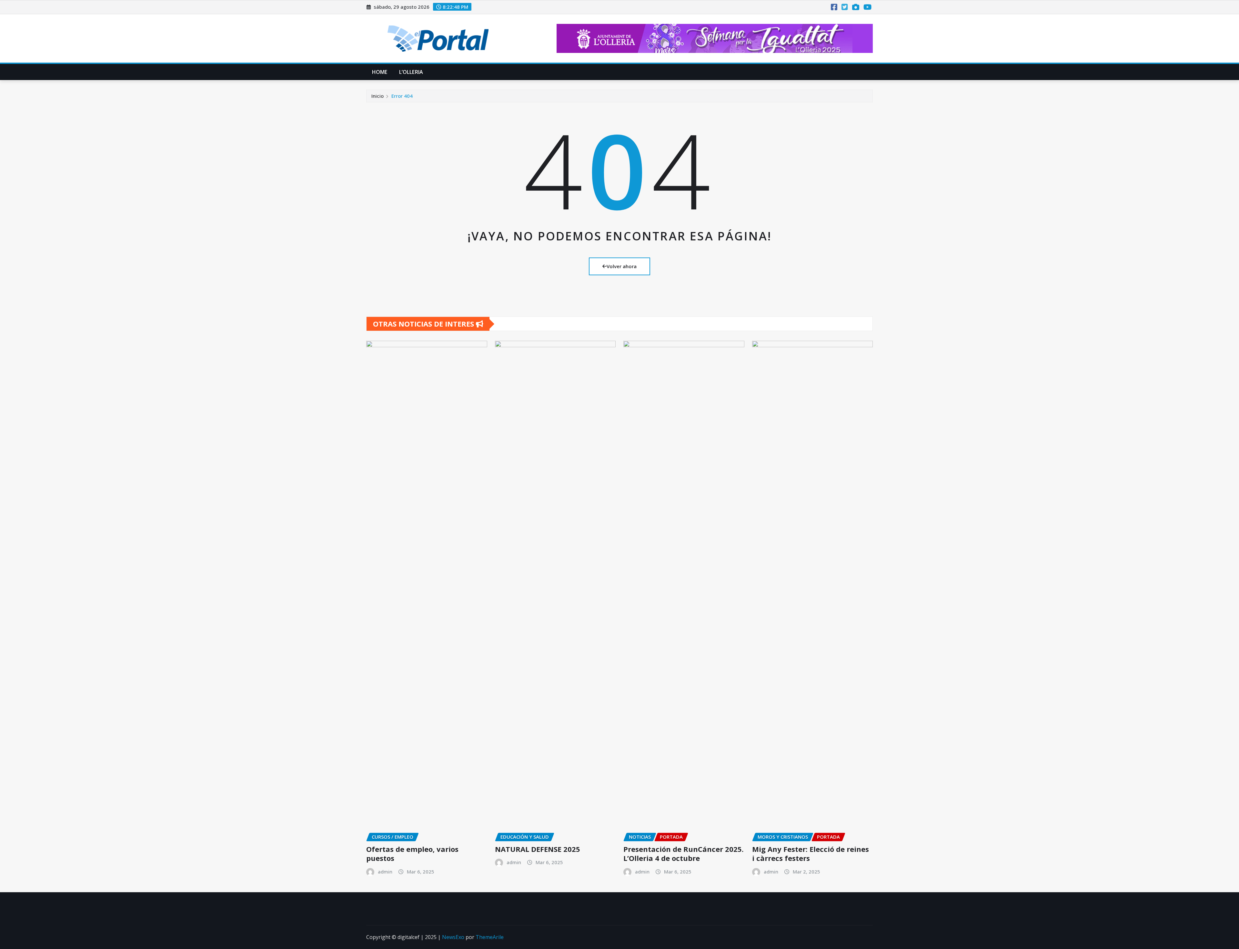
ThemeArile (490, 937)
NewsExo (453, 937)
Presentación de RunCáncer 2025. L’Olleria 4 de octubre (683, 853)
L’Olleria (411, 72)
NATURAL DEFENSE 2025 (537, 849)
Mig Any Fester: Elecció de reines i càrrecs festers (810, 853)
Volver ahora (622, 266)
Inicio (377, 96)
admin (385, 871)
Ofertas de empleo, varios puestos (412, 853)
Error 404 (402, 96)
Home (380, 72)
